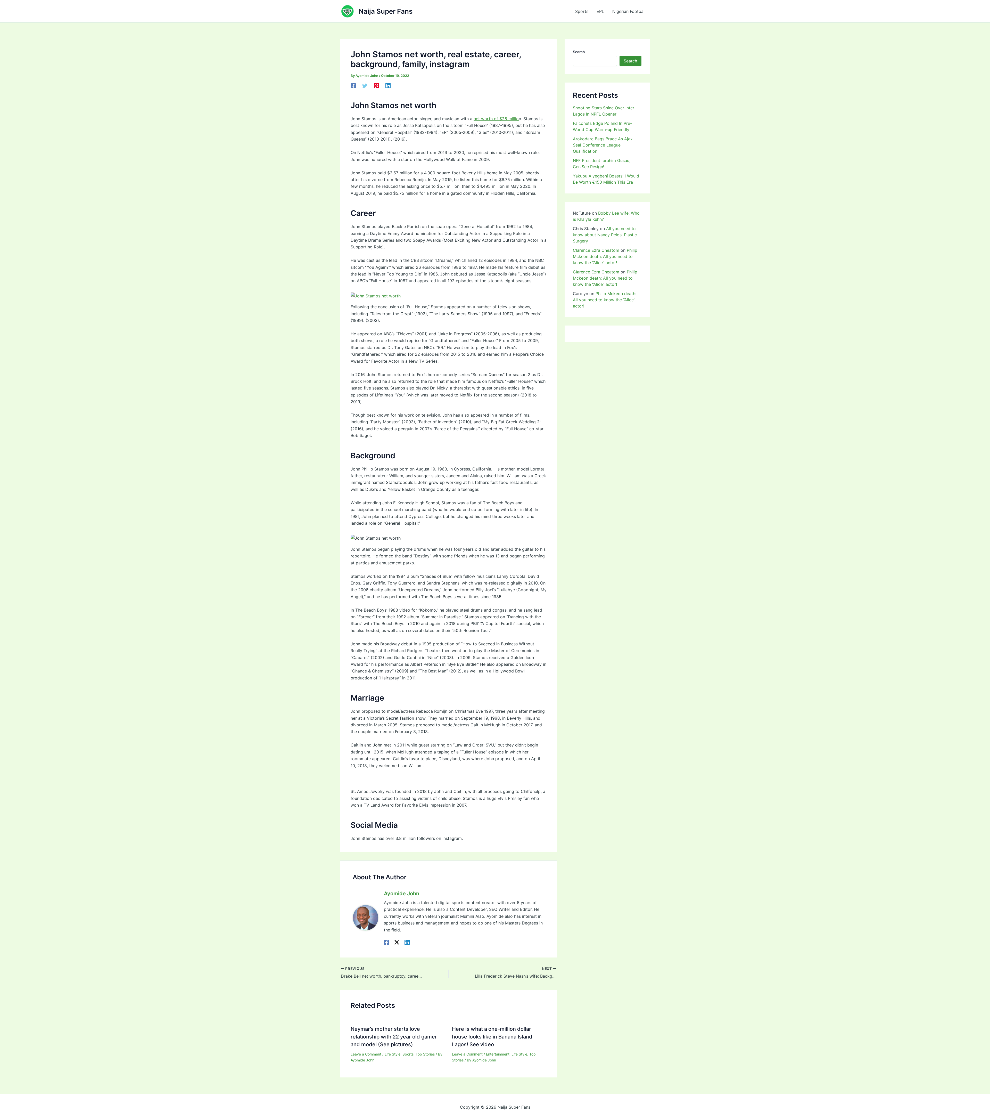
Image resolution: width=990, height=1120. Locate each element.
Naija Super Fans (385, 11)
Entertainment (497, 1054)
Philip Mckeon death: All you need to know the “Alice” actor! (605, 256)
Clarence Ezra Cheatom (596, 250)
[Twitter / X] (396, 942)
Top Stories (425, 1054)
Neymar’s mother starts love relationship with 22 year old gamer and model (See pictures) (394, 1037)
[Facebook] (353, 85)
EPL (600, 11)
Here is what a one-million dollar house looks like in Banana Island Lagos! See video (492, 1037)
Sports (581, 11)
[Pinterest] (376, 85)
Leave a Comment (366, 1054)
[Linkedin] (388, 85)
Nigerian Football (629, 11)
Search (579, 52)
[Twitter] (364, 85)
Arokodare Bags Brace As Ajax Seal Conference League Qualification (603, 145)
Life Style (392, 1054)
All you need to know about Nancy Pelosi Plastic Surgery (605, 235)
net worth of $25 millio (496, 118)
